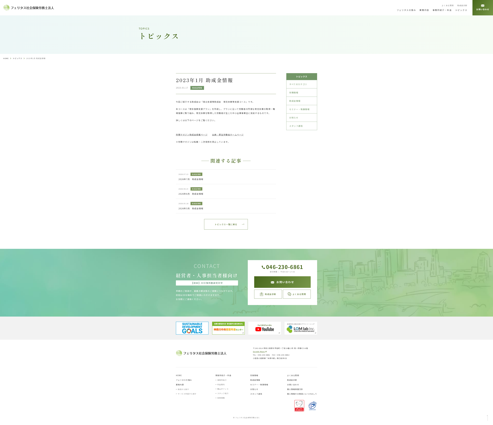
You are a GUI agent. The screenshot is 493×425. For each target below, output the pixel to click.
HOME (179, 375)
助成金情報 (295, 100)
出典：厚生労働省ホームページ (228, 134)
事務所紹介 (222, 380)
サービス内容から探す (187, 394)
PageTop (487, 417)
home (6, 58)
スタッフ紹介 (223, 393)
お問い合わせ (293, 384)
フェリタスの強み (184, 380)
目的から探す (183, 389)
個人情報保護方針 (295, 389)
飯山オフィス (223, 389)
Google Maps (259, 351)
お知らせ (293, 117)
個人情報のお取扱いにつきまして (302, 394)
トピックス (17, 58)
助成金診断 (462, 5)
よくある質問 (448, 5)
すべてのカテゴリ (298, 84)
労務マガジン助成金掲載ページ (191, 134)
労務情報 (293, 92)
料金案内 (221, 384)
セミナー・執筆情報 (299, 109)
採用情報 (221, 398)
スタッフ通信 (296, 125)
